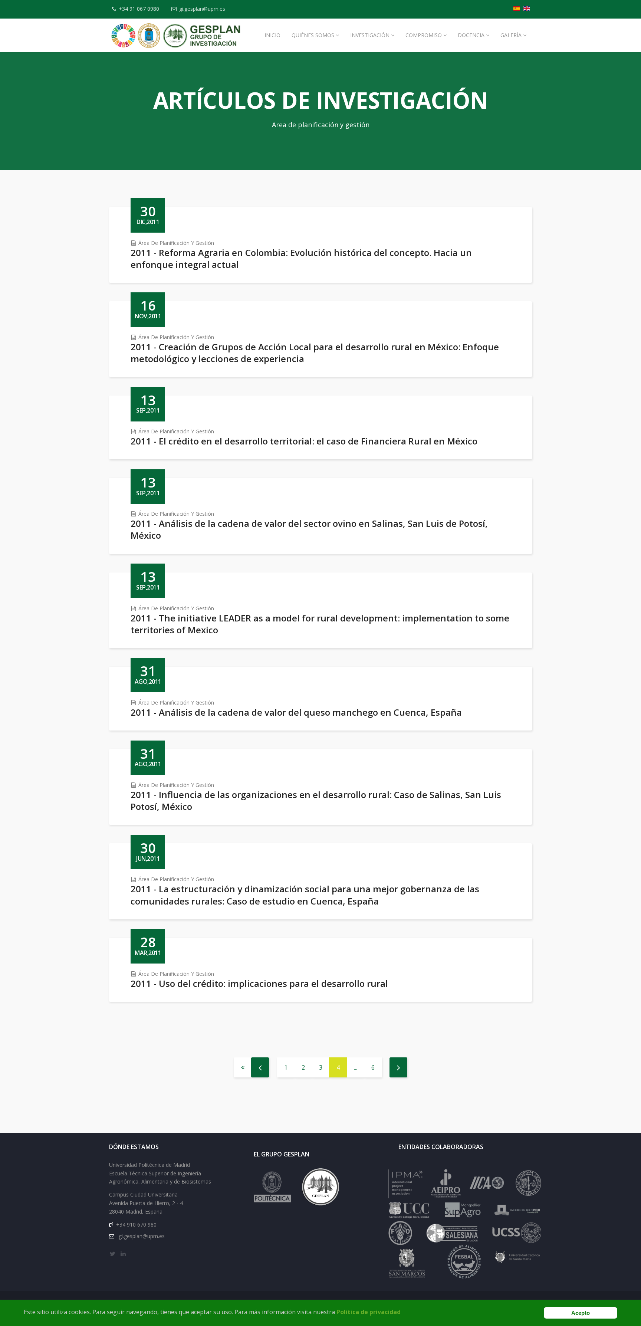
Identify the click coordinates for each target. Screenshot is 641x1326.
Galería (511, 35)
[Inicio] (243, 1067)
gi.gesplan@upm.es (202, 8)
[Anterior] (260, 1067)
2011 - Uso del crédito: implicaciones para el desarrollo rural (259, 983)
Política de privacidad (368, 1312)
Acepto (580, 1313)
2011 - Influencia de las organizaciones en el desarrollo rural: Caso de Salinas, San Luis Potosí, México (316, 800)
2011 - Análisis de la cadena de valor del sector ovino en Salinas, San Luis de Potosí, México (309, 529)
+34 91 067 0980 (139, 8)
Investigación (369, 35)
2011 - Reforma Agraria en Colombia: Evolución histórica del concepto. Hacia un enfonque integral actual (301, 258)
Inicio (272, 35)
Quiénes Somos (313, 35)
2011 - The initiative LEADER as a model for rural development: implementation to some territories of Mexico (320, 624)
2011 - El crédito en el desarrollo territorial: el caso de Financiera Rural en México (304, 441)
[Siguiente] (398, 1067)
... (355, 1067)
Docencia (471, 35)
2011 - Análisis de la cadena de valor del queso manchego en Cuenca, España (296, 712)
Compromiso (423, 35)
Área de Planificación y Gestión (176, 242)
